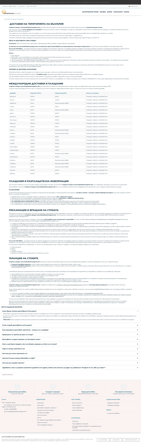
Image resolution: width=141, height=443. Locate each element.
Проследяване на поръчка (80, 424)
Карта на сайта (31, 6)
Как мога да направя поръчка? (13, 363)
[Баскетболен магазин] (11, 12)
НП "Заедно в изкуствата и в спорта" (49, 420)
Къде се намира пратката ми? (13, 349)
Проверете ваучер (113, 405)
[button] (126, 12)
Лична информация (78, 407)
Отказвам (116, 440)
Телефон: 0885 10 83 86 (9, 6)
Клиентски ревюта (113, 413)
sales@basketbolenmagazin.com (17, 411)
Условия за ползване (43, 412)
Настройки (103, 440)
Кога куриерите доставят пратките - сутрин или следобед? (25, 330)
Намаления (40, 403)
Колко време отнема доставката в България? (19, 311)
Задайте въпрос (7, 374)
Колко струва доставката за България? (17, 325)
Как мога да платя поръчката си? (14, 353)
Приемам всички (131, 440)
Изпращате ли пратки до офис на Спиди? (17, 334)
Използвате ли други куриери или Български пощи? (21, 339)
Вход (138, 12)
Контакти (21, 6)
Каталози (75, 421)
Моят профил (75, 399)
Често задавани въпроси (45, 425)
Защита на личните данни (45, 410)
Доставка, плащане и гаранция (46, 407)
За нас (39, 417)
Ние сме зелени (42, 415)
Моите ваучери (77, 410)
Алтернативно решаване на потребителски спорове (86, 426)
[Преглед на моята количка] (134, 12)
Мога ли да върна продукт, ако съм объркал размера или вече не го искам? (29, 344)
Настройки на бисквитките (81, 430)
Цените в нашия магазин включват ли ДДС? (18, 358)
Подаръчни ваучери (113, 403)
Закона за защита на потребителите (70, 285)
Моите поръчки (77, 403)
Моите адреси (76, 405)
